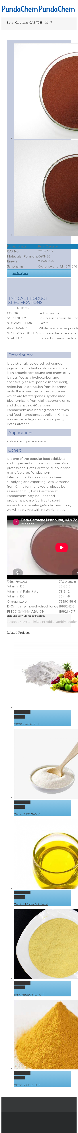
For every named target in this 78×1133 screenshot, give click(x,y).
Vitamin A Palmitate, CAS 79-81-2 (31, 904)
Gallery (19, 717)
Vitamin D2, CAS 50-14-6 (27, 814)
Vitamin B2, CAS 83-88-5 (27, 1085)
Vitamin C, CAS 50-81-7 (26, 724)
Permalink (22, 712)
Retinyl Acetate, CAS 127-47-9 (29, 994)
